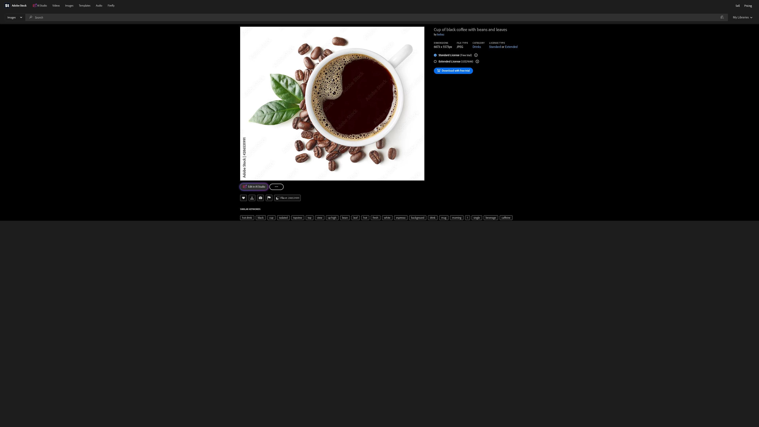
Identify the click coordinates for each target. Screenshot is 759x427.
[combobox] (376, 17)
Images (69, 5)
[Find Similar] (260, 198)
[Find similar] (722, 17)
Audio (99, 5)
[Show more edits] (276, 187)
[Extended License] (477, 61)
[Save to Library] (243, 198)
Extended (511, 47)
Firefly (111, 5)
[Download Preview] (252, 198)
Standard (495, 47)
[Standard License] (476, 55)
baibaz (440, 34)
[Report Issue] (269, 198)
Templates (84, 5)
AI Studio (42, 5)
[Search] (31, 17)
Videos (56, 5)
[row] (247, 217)
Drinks (477, 47)
